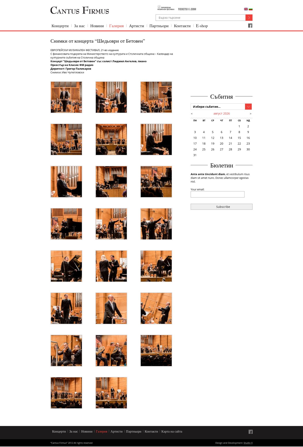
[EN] (246, 9)
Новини (97, 25)
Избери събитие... (207, 107)
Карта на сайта (171, 431)
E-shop (202, 25)
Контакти (182, 25)
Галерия (116, 25)
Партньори (159, 25)
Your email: (197, 189)
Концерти (60, 25)
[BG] (250, 9)
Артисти (136, 25)
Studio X (248, 443)
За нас (79, 25)
